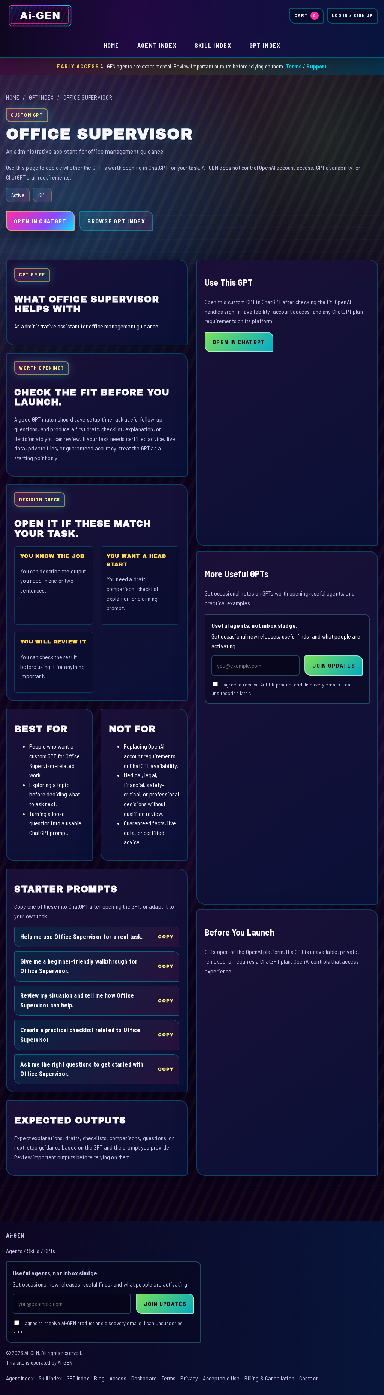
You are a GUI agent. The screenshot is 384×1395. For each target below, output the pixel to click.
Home (111, 45)
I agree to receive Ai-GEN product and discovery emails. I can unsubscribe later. (282, 688)
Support (316, 66)
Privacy (189, 1378)
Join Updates (333, 665)
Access (118, 1378)
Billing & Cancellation (269, 1378)
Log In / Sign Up (352, 15)
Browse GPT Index (116, 220)
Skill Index (213, 45)
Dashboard (144, 1378)
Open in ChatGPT (40, 220)
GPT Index (265, 45)
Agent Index (157, 45)
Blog (99, 1378)
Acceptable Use (221, 1378)
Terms (294, 66)
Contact (308, 1378)
